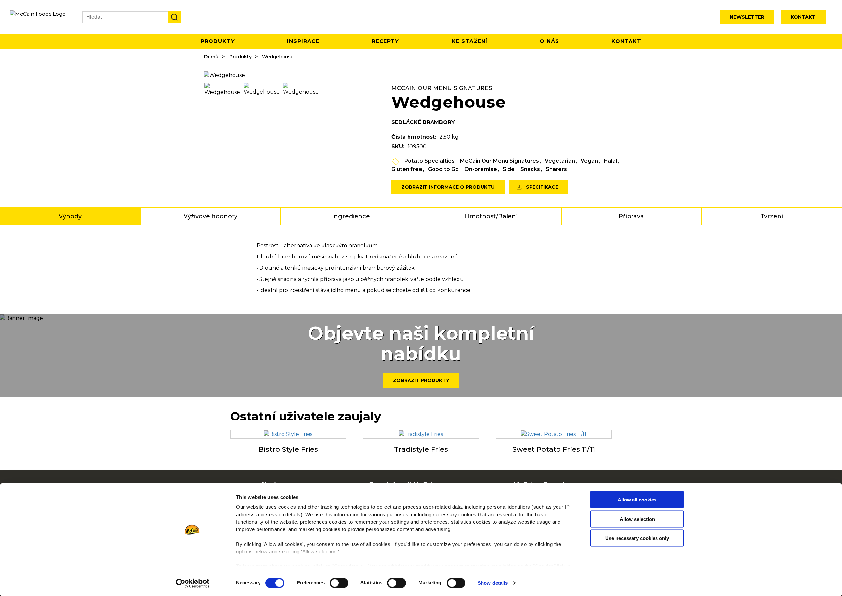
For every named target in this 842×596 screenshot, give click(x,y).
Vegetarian (560, 161)
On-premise (480, 169)
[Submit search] (174, 17)
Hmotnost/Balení (491, 216)
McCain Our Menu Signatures (499, 161)
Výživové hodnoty (210, 216)
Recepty (385, 41)
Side (509, 169)
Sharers (556, 169)
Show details (493, 583)
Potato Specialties (429, 161)
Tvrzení (771, 216)
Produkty (218, 41)
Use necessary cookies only (637, 538)
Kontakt (803, 17)
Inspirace (303, 41)
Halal (610, 161)
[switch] (339, 583)
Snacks (530, 169)
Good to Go (443, 169)
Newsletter (747, 17)
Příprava (631, 216)
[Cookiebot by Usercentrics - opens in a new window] (192, 583)
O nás (549, 41)
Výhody (70, 216)
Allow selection (637, 519)
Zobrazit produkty (421, 381)
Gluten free (406, 169)
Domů (211, 57)
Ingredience (351, 216)
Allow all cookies (637, 499)
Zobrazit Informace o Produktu (448, 187)
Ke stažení (469, 41)
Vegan (589, 161)
